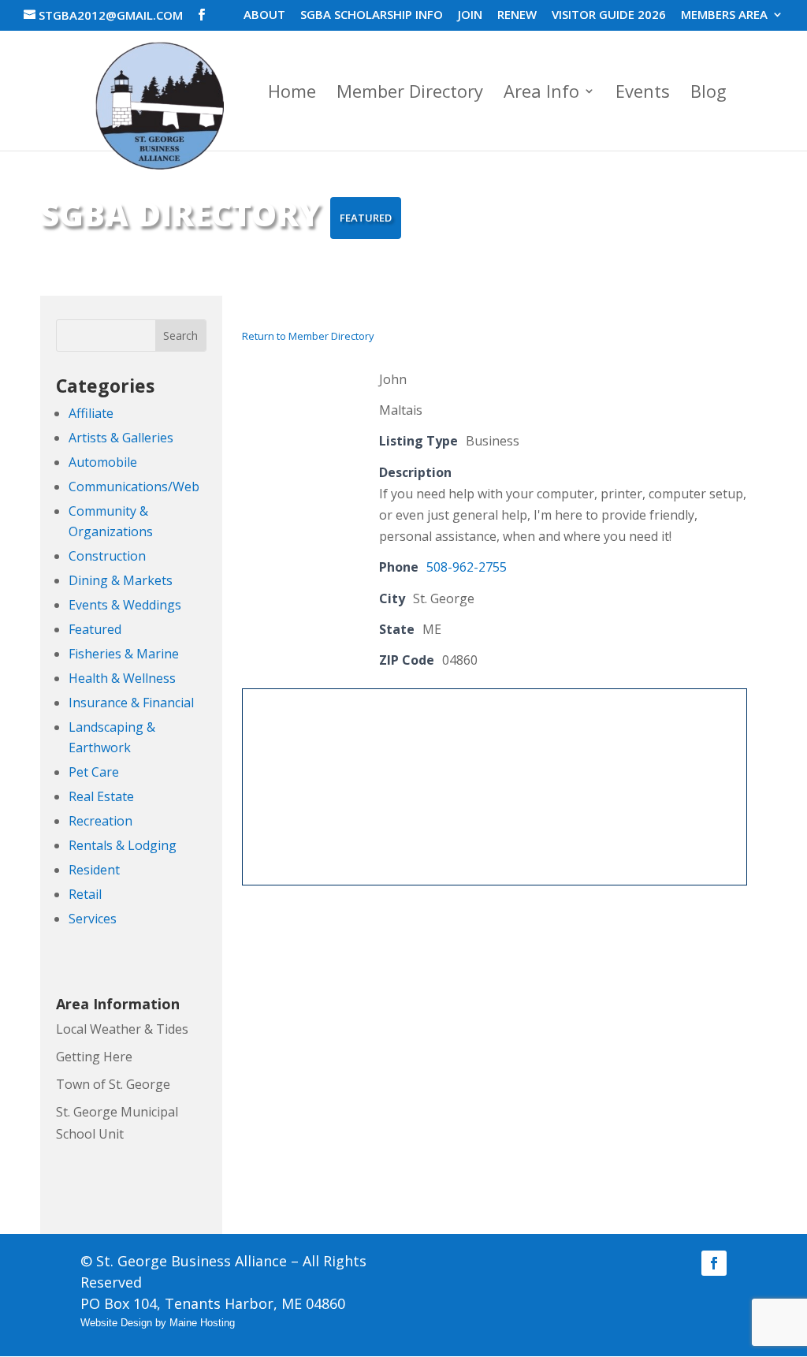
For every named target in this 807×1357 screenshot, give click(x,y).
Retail (85, 894)
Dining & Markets (121, 580)
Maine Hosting (202, 1323)
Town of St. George (113, 1084)
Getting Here (94, 1056)
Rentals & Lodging (123, 845)
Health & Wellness (122, 678)
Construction (107, 556)
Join (470, 15)
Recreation (100, 820)
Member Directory (410, 94)
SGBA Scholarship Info (371, 15)
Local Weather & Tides (122, 1029)
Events (642, 94)
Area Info (541, 94)
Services (93, 918)
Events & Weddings (125, 604)
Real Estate (101, 796)
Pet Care (94, 772)
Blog (708, 94)
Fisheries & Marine (124, 653)
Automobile (103, 462)
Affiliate (91, 413)
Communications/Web (134, 486)
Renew (517, 15)
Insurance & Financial (131, 702)
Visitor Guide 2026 (609, 15)
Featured (95, 629)
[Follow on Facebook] (714, 1263)
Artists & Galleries (121, 437)
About (264, 15)
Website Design (116, 1323)
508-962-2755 (466, 567)
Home (292, 94)
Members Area (724, 15)
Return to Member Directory (308, 336)
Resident (94, 869)
